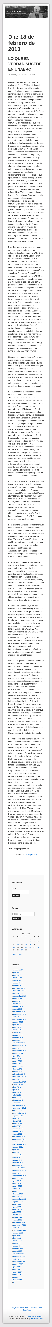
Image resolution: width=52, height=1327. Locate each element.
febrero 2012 (18, 1131)
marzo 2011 (17, 1160)
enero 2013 (17, 1103)
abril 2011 (17, 1157)
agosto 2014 (18, 1053)
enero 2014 (17, 1071)
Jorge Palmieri (29, 75)
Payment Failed (36, 1308)
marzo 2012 (17, 1129)
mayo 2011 (17, 1155)
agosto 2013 (18, 1084)
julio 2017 (17, 972)
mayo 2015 (17, 1030)
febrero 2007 (18, 1280)
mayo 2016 (17, 998)
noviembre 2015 (19, 1014)
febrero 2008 (18, 1249)
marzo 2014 (17, 1066)
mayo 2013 (17, 1092)
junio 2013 (17, 1090)
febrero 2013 (18, 1100)
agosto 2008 (18, 1233)
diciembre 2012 (19, 1105)
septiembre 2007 (19, 1262)
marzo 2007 (17, 1277)
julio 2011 (17, 1149)
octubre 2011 (18, 1142)
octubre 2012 (18, 1110)
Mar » (20, 955)
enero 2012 (17, 1134)
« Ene (14, 955)
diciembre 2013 (19, 1074)
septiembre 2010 (19, 1176)
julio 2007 (17, 1267)
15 (30, 944)
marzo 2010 (17, 1191)
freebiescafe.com (37, 1319)
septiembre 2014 (19, 1051)
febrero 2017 (18, 985)
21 (26, 947)
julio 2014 (17, 1056)
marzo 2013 (17, 1097)
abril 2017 (17, 980)
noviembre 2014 (19, 1045)
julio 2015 (17, 1025)
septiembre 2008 (19, 1230)
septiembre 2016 (19, 996)
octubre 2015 (18, 1017)
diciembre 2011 (19, 1136)
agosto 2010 (18, 1178)
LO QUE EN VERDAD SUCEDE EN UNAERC (24, 64)
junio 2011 (17, 1152)
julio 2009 (17, 1204)
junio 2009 (17, 1207)
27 (22, 950)
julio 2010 (17, 1181)
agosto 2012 (18, 1116)
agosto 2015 (18, 1022)
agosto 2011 (18, 1147)
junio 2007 (17, 1269)
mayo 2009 (17, 1209)
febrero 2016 (18, 1006)
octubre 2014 (18, 1048)
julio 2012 (17, 1118)
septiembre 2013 (19, 1082)
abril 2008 (17, 1243)
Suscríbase (27, 1310)
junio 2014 (17, 1058)
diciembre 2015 (19, 1012)
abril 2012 (17, 1126)
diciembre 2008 (19, 1222)
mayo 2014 (17, 1061)
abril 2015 (17, 1032)
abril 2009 (17, 1212)
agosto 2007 (18, 1264)
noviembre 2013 (19, 1077)
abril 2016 (17, 1001)
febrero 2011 (18, 1163)
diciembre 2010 (19, 1168)
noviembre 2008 (19, 1225)
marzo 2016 (17, 1004)
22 (30, 947)
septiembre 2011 (19, 1144)
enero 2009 (17, 1220)
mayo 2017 (17, 978)
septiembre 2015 (19, 1019)
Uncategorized (30, 854)
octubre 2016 (18, 993)
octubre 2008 (18, 1228)
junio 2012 (17, 1121)
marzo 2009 (17, 1215)
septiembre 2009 (19, 1199)
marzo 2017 (17, 983)
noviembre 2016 (19, 991)
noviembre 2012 (19, 1108)
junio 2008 (17, 1238)
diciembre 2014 (19, 1043)
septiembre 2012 (19, 1113)
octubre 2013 (18, 1079)
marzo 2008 (17, 1246)
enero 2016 (17, 1009)
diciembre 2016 (19, 988)
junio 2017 (17, 975)
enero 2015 (17, 1040)
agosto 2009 (18, 1202)
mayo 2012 (17, 1123)
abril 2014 (17, 1064)
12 (18, 944)
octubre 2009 (18, 1196)
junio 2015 (17, 1027)
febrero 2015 (18, 1038)
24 (38, 947)
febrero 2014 (18, 1069)
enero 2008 (17, 1251)
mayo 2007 (17, 1272)
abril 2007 (17, 1275)
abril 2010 (17, 1189)
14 (26, 944)
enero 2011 (17, 1165)
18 (14, 947)
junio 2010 (17, 1183)
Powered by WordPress (34, 1316)
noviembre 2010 (19, 1170)
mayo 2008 (17, 1241)
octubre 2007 (18, 1259)
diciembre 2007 (19, 1254)
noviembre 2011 (19, 1139)
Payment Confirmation (20, 1308)
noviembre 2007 (19, 1256)
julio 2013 (17, 1087)
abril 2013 (17, 1095)
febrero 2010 (18, 1194)
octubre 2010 (18, 1173)
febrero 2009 (18, 1217)
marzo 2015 (17, 1035)
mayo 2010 (17, 1186)
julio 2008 (17, 1236)
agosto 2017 (18, 970)
